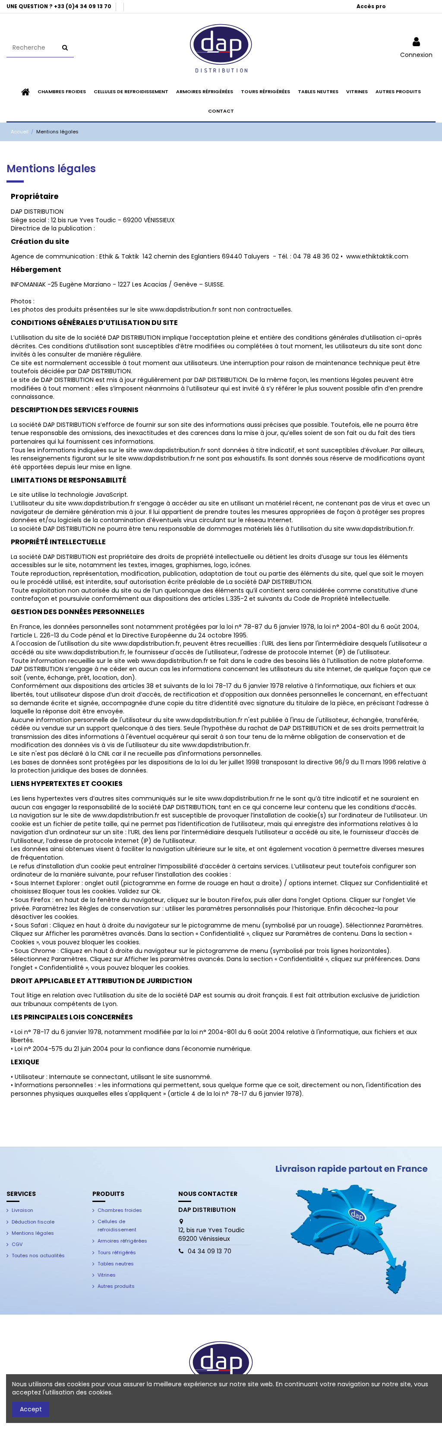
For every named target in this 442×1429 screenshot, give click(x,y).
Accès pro (371, 6)
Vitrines (107, 1274)
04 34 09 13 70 (209, 1251)
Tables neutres (116, 1263)
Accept (31, 1409)
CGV (17, 1244)
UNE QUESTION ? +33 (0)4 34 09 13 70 (59, 6)
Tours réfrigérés (117, 1252)
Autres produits (116, 1286)
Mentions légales (33, 1233)
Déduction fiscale (33, 1221)
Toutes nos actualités (38, 1255)
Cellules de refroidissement (117, 1225)
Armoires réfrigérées (122, 1240)
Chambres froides (120, 1210)
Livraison (22, 1210)
